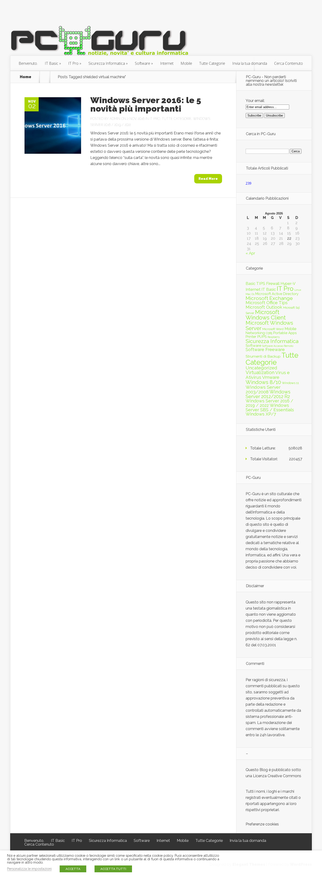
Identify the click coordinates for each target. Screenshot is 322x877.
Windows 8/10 (263, 382)
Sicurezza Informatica (106, 63)
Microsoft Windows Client (266, 315)
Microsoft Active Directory (276, 294)
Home (25, 77)
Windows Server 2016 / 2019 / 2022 (269, 403)
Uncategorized (261, 368)
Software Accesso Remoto (277, 345)
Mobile (186, 63)
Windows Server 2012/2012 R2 (268, 394)
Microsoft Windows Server (269, 325)
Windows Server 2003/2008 (263, 389)
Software (142, 63)
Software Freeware (265, 349)
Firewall (273, 283)
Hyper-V (288, 283)
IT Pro (73, 63)
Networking (255, 333)
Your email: (255, 100)
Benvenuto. (28, 63)
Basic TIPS (255, 283)
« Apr (250, 253)
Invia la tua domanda (249, 63)
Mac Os (250, 294)
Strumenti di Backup (263, 356)
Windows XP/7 (261, 414)
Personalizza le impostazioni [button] (29, 869)
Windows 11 (290, 383)
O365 (269, 333)
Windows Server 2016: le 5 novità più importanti (145, 104)
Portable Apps (285, 333)
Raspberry (274, 336)
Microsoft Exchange (269, 298)
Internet (166, 63)
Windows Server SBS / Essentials (270, 407)
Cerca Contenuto (288, 63)
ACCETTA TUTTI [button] (113, 869)
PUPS (262, 336)
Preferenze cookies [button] (262, 824)
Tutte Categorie (212, 63)
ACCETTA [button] (73, 869)
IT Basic (51, 63)
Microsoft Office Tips (267, 302)
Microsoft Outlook (264, 307)
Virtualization (260, 372)
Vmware (270, 377)
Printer (251, 337)
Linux (297, 289)
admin (115, 119)
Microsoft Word (273, 329)
